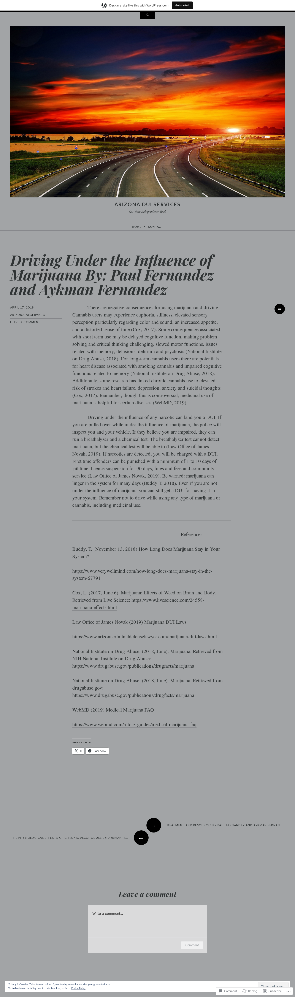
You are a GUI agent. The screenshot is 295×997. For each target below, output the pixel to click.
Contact (155, 226)
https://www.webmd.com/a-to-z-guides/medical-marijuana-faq (134, 724)
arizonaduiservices (27, 314)
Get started (182, 5)
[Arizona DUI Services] (147, 113)
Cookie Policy (78, 988)
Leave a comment (25, 322)
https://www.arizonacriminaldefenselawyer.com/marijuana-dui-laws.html (144, 636)
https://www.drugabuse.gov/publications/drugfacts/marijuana (133, 665)
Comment (192, 945)
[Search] (147, 15)
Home (136, 226)
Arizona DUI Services (147, 204)
